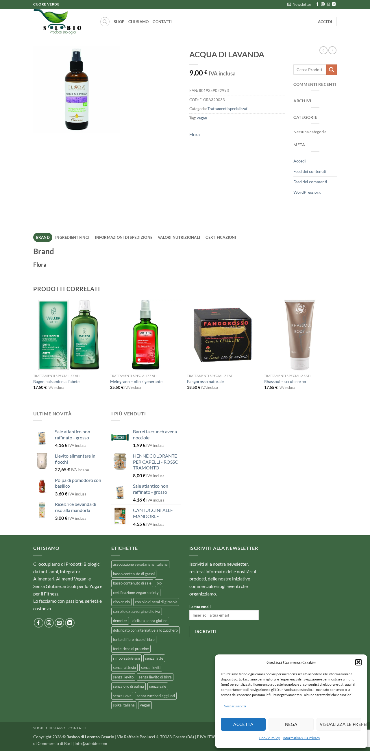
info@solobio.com (91, 743)
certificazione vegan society (136, 592)
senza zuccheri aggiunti (156, 695)
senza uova (122, 695)
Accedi (299, 160)
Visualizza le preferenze (340, 724)
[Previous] (33, 349)
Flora (194, 134)
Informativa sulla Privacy (301, 738)
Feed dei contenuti (309, 171)
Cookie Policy (269, 738)
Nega (291, 724)
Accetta (243, 724)
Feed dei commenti (310, 181)
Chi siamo (138, 21)
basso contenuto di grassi (134, 573)
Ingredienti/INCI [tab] (72, 237)
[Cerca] (105, 21)
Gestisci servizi (235, 706)
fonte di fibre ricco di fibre (134, 639)
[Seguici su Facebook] (317, 4)
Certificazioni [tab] (221, 237)
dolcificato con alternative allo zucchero (145, 630)
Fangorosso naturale (205, 381)
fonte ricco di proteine (131, 648)
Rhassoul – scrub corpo (285, 381)
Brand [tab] (43, 237)
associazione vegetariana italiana (140, 564)
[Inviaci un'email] (328, 4)
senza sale (157, 686)
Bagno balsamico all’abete (56, 381)
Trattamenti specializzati (228, 108)
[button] (358, 662)
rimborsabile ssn (126, 658)
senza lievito (123, 677)
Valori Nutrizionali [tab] (179, 237)
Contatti (162, 21)
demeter (120, 620)
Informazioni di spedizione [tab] (123, 237)
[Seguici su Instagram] (323, 4)
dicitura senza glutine (149, 620)
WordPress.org (307, 192)
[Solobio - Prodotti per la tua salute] (62, 22)
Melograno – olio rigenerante (136, 381)
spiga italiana (124, 705)
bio (159, 583)
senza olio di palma (128, 686)
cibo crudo (121, 602)
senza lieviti (150, 667)
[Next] (335, 349)
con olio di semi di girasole (156, 602)
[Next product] (323, 50)
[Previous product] (332, 50)
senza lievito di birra (155, 677)
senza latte (154, 658)
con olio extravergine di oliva (136, 611)
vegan (202, 118)
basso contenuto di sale (132, 583)
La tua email (200, 606)
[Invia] (331, 69)
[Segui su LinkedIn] (334, 4)
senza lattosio (124, 667)
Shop (119, 21)
